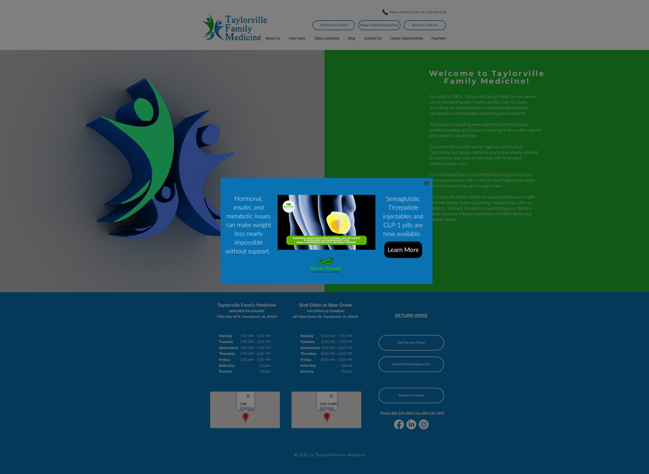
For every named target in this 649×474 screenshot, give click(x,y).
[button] (426, 183)
